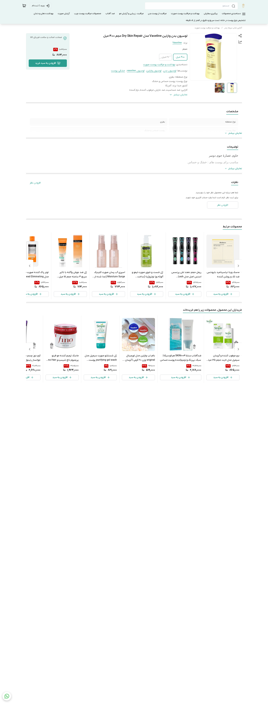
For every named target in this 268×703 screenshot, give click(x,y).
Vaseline (177, 42)
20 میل (165, 57)
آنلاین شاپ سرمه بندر (233, 28)
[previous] (238, 266)
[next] (29, 266)
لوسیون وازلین (153, 70)
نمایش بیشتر (235, 133)
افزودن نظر (35, 182)
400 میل (180, 57)
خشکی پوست (118, 70)
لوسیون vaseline (136, 70)
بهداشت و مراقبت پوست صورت (207, 28)
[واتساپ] (6, 696)
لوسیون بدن (169, 70)
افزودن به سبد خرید (45, 63)
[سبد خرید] (24, 6)
